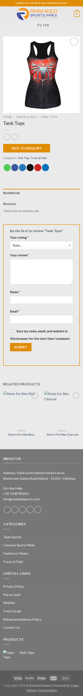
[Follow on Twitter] (22, 509)
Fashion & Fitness (16, 553)
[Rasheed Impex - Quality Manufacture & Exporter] (37, 14)
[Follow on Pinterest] (30, 509)
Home (7, 117)
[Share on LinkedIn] (45, 167)
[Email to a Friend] (30, 167)
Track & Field (26, 117)
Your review (19, 255)
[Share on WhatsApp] (7, 167)
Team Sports (12, 537)
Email (14, 311)
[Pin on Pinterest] (37, 167)
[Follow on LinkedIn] (37, 509)
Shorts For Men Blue (21, 434)
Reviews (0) (11, 193)
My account (12, 595)
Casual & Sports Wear (19, 545)
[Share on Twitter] (22, 167)
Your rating (19, 237)
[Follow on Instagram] (14, 509)
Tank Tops (49, 117)
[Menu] (5, 14)
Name (15, 292)
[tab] (41, 193)
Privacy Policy (13, 586)
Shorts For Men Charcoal (62, 434)
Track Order (12, 611)
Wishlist (9, 603)
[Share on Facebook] (14, 167)
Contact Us (11, 627)
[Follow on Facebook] (7, 509)
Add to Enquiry (26, 148)
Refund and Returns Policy (22, 619)
